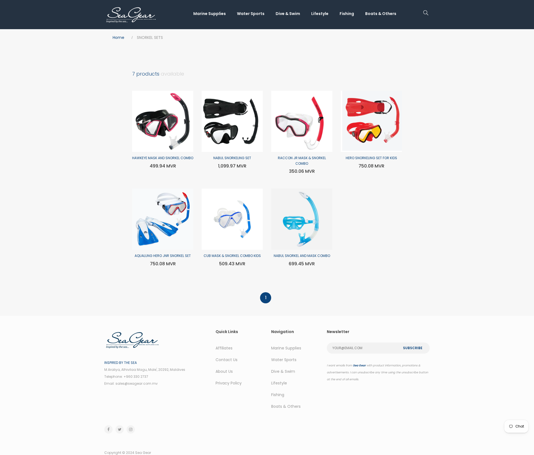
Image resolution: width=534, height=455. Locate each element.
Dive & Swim (288, 13)
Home (118, 37)
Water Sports (250, 13)
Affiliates (224, 348)
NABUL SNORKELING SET (232, 158)
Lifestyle (319, 13)
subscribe (412, 348)
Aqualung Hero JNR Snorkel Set (163, 255)
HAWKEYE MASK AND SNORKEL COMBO (162, 158)
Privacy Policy (229, 383)
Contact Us (227, 359)
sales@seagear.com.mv (136, 383)
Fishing (347, 13)
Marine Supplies (209, 13)
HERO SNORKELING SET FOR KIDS (371, 158)
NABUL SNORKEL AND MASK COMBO (302, 255)
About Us (224, 371)
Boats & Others (380, 13)
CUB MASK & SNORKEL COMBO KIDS (232, 255)
